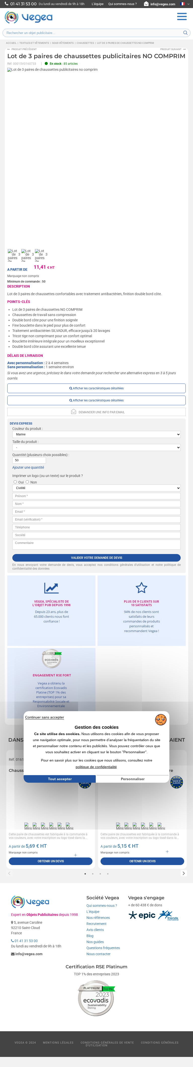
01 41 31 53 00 (26, 941)
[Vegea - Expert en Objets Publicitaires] (29, 23)
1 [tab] (85, 873)
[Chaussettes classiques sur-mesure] (142, 797)
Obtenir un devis (51, 861)
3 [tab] (100, 873)
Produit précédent (24, 49)
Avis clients (95, 930)
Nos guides (95, 942)
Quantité (19, 455)
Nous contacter (98, 954)
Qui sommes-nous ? (122, 4)
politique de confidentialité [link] (96, 767)
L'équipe (98, 4)
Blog (89, 936)
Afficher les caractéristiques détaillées (98, 388)
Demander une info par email (102, 412)
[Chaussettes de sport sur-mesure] (50, 797)
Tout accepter (60, 779)
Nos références (98, 918)
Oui (21, 482)
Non (33, 482)
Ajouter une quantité (28, 467)
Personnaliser (132, 779)
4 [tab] (107, 873)
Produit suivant (170, 49)
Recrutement (96, 924)
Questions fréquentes (103, 948)
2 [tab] (92, 873)
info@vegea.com (163, 4)
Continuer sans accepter (44, 717)
